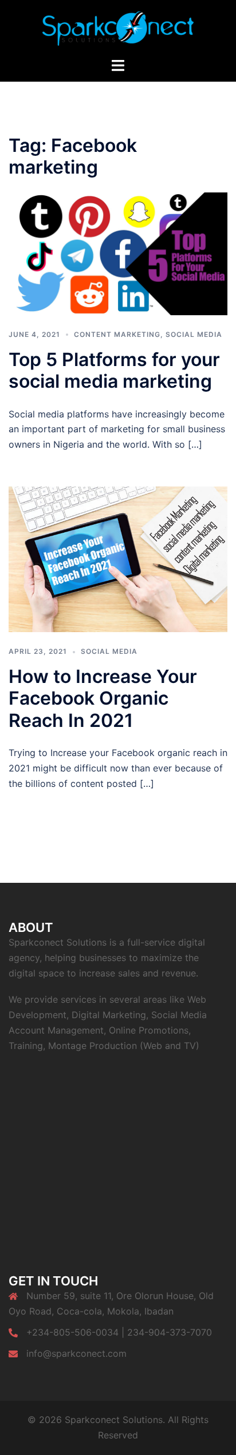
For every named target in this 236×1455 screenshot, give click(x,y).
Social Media (194, 334)
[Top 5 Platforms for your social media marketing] (118, 253)
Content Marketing (117, 334)
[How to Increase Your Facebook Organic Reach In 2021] (118, 558)
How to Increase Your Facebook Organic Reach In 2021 (103, 698)
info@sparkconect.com (76, 1353)
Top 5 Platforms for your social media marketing (114, 370)
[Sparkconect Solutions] (118, 27)
